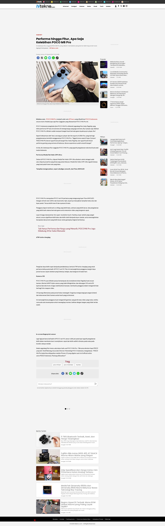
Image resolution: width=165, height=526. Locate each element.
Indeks (108, 6)
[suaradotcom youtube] (124, 6)
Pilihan (102, 137)
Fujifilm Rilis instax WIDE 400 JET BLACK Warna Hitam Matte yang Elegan (79, 454)
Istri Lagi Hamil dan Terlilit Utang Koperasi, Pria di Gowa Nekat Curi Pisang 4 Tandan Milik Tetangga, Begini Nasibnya (119, 151)
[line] (46, 58)
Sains (89, 6)
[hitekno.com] (45, 7)
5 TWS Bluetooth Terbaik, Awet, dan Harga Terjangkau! (78, 438)
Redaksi (55, 519)
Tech (101, 6)
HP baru (71, 119)
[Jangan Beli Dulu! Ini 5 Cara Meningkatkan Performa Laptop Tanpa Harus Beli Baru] (103, 145)
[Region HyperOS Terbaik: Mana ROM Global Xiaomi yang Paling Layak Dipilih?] (48, 513)
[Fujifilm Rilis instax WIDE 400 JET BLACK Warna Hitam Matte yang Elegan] (48, 463)
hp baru (78, 365)
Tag (67, 361)
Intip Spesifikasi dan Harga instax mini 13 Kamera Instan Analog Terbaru (79, 471)
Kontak (62, 519)
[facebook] (38, 58)
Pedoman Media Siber (84, 519)
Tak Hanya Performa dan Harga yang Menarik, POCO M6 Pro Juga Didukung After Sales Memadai (66, 229)
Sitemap (107, 519)
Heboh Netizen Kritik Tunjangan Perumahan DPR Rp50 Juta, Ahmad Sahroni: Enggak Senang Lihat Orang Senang (118, 161)
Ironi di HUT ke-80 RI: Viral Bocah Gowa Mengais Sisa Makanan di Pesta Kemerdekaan (119, 171)
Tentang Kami (70, 519)
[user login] (115, 7)
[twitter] (42, 58)
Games (81, 6)
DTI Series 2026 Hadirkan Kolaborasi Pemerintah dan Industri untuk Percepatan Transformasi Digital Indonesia (119, 83)
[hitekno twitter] (121, 6)
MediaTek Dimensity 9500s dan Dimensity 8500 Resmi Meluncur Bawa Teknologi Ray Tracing (79, 488)
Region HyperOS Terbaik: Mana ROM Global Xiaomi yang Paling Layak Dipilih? (78, 504)
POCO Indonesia (91, 119)
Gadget (74, 6)
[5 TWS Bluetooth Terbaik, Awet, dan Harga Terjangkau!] (48, 446)
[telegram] (49, 58)
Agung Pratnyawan (42, 48)
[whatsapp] (53, 58)
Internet (66, 6)
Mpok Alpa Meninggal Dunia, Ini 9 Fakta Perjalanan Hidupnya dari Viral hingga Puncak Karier (119, 181)
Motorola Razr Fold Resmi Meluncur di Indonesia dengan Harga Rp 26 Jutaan (119, 93)
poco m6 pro (57, 365)
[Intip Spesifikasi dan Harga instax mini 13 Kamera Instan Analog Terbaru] (48, 479)
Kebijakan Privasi (98, 519)
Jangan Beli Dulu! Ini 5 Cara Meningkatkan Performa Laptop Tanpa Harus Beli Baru (118, 141)
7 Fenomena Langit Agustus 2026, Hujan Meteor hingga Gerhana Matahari (118, 103)
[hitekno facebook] (118, 6)
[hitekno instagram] (126, 6)
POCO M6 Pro (51, 119)
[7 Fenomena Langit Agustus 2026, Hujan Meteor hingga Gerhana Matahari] (103, 107)
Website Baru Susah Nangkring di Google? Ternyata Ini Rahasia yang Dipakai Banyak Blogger (117, 63)
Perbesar (94, 64)
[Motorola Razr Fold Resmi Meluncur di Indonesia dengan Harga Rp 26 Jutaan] (103, 97)
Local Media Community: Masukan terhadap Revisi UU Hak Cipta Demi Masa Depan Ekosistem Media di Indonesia (119, 73)
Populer (103, 59)
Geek (95, 6)
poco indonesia (68, 365)
